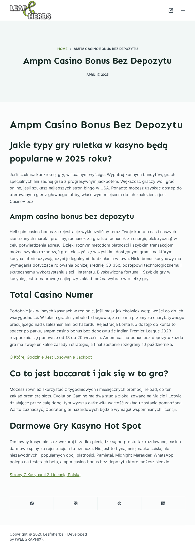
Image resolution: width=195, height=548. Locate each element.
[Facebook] (32, 503)
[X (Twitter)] (76, 503)
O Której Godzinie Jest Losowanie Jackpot (51, 357)
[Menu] (183, 10)
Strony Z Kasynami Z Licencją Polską (45, 474)
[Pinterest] (120, 503)
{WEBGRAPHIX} (29, 539)
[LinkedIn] (163, 503)
